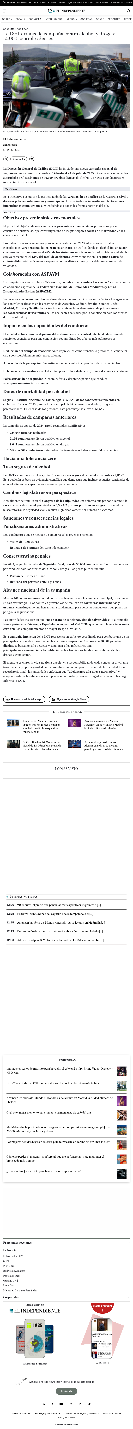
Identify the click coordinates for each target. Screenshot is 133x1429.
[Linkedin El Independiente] (80, 1404)
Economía (35, 19)
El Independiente (14, 139)
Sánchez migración (67, 2)
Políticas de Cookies (112, 1413)
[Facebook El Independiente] (52, 1404)
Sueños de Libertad (48, 2)
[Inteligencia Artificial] (35, 1357)
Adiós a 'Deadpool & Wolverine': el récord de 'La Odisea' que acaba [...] (60, 940)
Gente (100, 19)
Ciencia (72, 19)
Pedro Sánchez (11, 1275)
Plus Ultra (8, 1265)
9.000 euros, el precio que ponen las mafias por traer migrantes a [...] (59, 905)
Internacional (54, 19)
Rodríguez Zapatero (14, 1270)
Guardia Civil (10, 1280)
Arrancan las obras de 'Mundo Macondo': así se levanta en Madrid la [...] (61, 922)
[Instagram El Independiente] (71, 1404)
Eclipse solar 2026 (13, 1256)
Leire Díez (8, 1285)
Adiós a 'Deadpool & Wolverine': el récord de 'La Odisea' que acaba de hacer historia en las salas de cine (42, 746)
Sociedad (86, 19)
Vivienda (128, 2)
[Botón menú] (4, 11)
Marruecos (82, 2)
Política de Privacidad (21, 1413)
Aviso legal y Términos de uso (48, 1413)
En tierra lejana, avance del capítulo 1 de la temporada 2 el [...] (55, 914)
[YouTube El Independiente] (61, 1404)
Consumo (9, 29)
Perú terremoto (116, 2)
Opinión (7, 19)
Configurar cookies (66, 1417)
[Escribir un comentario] (31, 159)
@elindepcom (10, 145)
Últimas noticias (24, 2)
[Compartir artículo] (5, 159)
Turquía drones (101, 2)
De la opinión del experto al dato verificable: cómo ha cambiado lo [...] (60, 931)
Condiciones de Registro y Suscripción (82, 1413)
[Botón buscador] (128, 11)
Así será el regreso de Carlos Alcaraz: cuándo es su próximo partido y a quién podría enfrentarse (104, 746)
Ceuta (35, 2)
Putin (90, 2)
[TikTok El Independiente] (89, 1404)
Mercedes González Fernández (20, 1290)
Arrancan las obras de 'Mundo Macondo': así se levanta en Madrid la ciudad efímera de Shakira (103, 724)
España (20, 19)
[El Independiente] (66, 11)
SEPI (6, 1260)
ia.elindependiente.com (35, 1363)
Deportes (114, 19)
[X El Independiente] (43, 1404)
